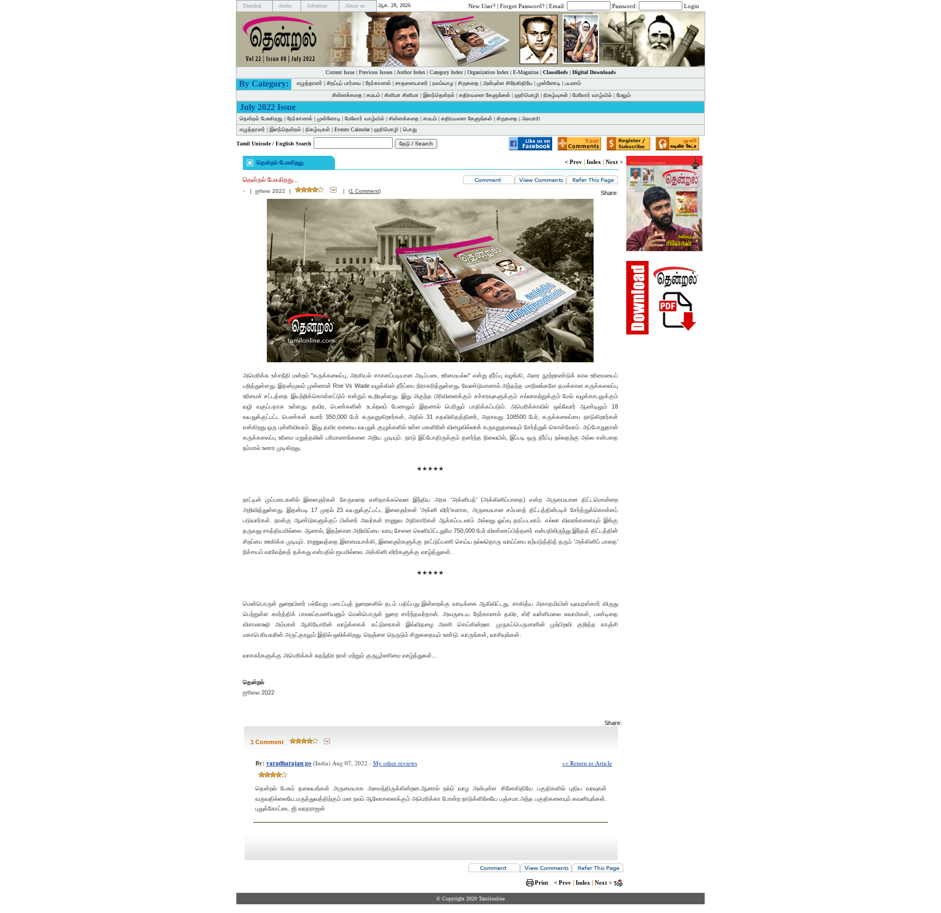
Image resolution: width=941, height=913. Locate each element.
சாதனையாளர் (411, 83)
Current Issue (340, 72)
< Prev (573, 162)
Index (593, 162)
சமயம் (373, 95)
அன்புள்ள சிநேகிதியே (508, 83)
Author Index (410, 72)
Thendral (251, 6)
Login (691, 5)
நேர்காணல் (378, 83)
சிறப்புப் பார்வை (344, 83)
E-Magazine (526, 72)
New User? (482, 5)
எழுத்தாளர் (309, 83)
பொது (410, 129)
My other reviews (395, 763)
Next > (614, 162)
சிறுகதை (468, 83)
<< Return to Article (587, 763)
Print (541, 882)
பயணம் (573, 83)
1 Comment (364, 191)
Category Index (446, 72)
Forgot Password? (522, 5)
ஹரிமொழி (527, 95)
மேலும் (623, 95)
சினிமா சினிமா (401, 95)
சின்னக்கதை (347, 95)
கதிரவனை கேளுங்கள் (484, 95)
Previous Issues (376, 72)
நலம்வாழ (443, 83)
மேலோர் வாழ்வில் (592, 95)
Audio (285, 6)
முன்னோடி (548, 83)
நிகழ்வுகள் (555, 95)
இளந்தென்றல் (439, 95)
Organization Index (488, 72)
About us (355, 6)
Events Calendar (352, 129)
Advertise (317, 6)
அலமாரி (531, 118)
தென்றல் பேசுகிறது (261, 118)
